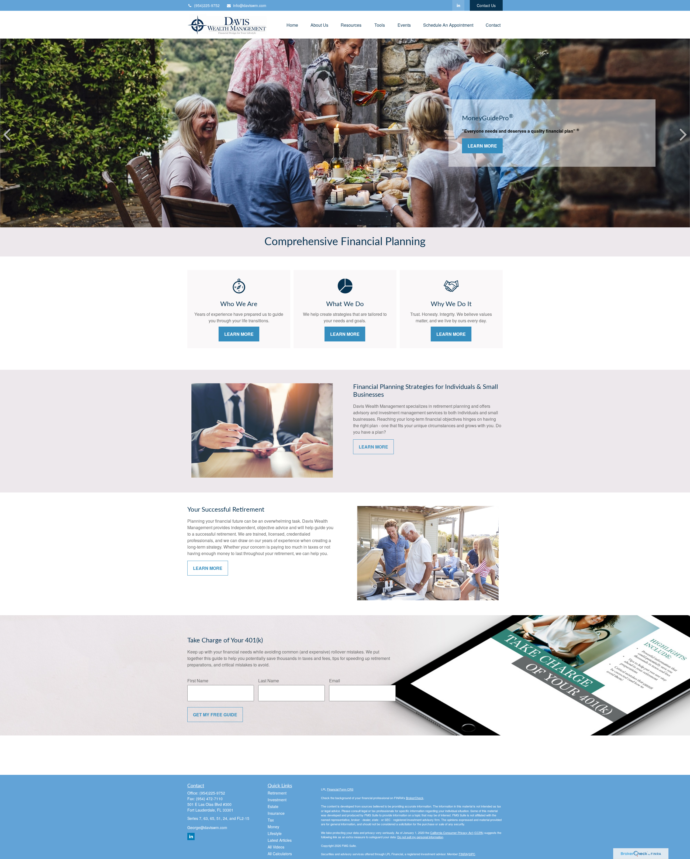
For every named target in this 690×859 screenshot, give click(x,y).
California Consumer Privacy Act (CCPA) (457, 832)
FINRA (463, 854)
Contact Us (486, 5)
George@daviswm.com (207, 827)
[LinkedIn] (458, 5)
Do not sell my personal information (420, 837)
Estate (273, 806)
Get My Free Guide (215, 714)
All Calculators (280, 853)
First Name (197, 680)
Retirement (277, 793)
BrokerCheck (414, 798)
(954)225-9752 (207, 5)
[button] (292, 24)
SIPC (471, 854)
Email (334, 680)
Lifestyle (275, 833)
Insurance (276, 813)
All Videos (276, 847)
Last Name (268, 680)
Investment (277, 799)
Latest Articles (280, 840)
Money (273, 826)
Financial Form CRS (340, 789)
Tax (271, 820)
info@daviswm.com (249, 5)
